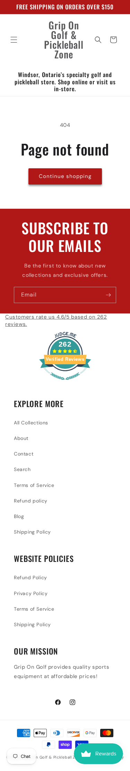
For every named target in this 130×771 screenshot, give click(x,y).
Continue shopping (65, 176)
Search (22, 469)
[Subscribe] (108, 295)
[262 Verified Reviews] (65, 383)
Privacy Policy (30, 593)
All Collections (31, 423)
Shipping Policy (32, 532)
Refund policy (30, 501)
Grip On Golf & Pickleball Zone (53, 757)
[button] (13, 39)
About (21, 438)
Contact (23, 454)
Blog (19, 516)
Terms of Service (34, 485)
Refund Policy (30, 577)
